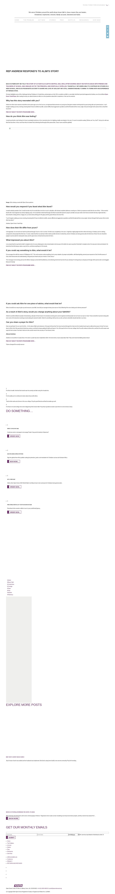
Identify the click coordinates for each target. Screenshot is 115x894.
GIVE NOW (96, 20)
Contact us (10, 859)
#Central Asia (10, 584)
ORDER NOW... (15, 487)
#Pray (8, 590)
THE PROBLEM (28, 20)
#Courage (9, 586)
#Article (9, 580)
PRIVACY (9, 861)
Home (17, 20)
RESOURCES (84, 20)
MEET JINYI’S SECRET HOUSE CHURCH (15, 757)
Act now (9, 845)
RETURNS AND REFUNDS (14, 863)
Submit (12, 837)
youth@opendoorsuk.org (55, 888)
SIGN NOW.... (14, 461)
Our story (85, 5)
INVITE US (71, 20)
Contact (91, 5)
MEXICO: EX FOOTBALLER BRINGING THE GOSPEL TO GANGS (20, 812)
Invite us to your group (99, 5)
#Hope (9, 588)
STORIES (52, 20)
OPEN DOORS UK (12, 857)
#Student (9, 592)
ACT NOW (41, 20)
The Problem (10, 843)
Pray (62, 20)
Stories (9, 847)
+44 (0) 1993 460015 (43, 888)
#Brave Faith (10, 582)
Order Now (14, 436)
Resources (10, 851)
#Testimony (10, 594)
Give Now (9, 853)
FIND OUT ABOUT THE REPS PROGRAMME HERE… (20, 112)
